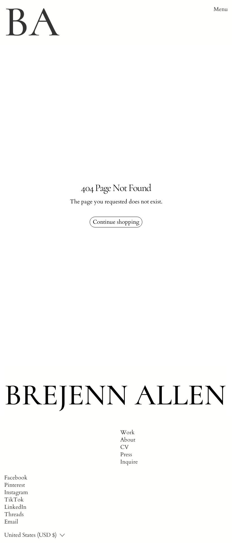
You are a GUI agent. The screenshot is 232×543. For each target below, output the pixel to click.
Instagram (16, 492)
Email (11, 521)
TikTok (14, 499)
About (127, 440)
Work (127, 432)
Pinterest (14, 485)
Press (126, 454)
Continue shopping (116, 222)
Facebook (15, 477)
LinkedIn (15, 507)
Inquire (129, 462)
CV (124, 447)
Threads (14, 514)
